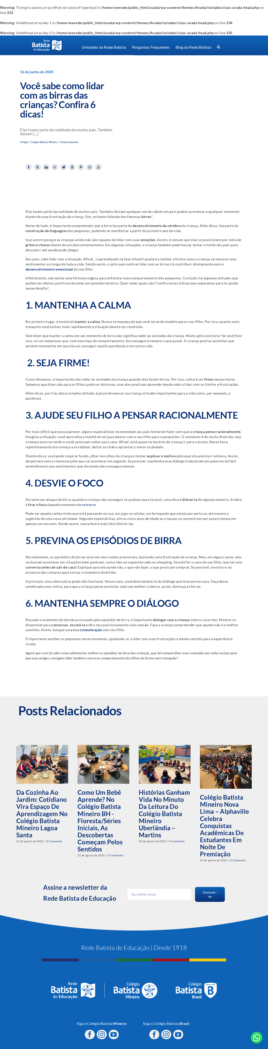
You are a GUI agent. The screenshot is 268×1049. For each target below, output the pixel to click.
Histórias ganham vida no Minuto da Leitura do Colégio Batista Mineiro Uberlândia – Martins (164, 813)
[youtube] (114, 1034)
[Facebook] (28, 167)
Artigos (24, 142)
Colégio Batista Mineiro (44, 142)
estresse (89, 505)
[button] (257, 1038)
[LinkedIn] (46, 167)
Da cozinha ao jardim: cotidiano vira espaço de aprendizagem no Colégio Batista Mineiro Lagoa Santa (42, 813)
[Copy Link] (98, 167)
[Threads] (72, 167)
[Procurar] (218, 47)
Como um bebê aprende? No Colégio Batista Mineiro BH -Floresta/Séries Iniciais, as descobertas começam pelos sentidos (100, 820)
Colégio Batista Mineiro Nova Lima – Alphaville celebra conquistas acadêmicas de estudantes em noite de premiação (224, 825)
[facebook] (90, 1034)
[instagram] (102, 1034)
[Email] (89, 167)
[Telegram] (63, 167)
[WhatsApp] (55, 167)
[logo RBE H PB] (47, 41)
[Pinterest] (81, 167)
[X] (37, 167)
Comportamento (68, 142)
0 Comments (54, 841)
